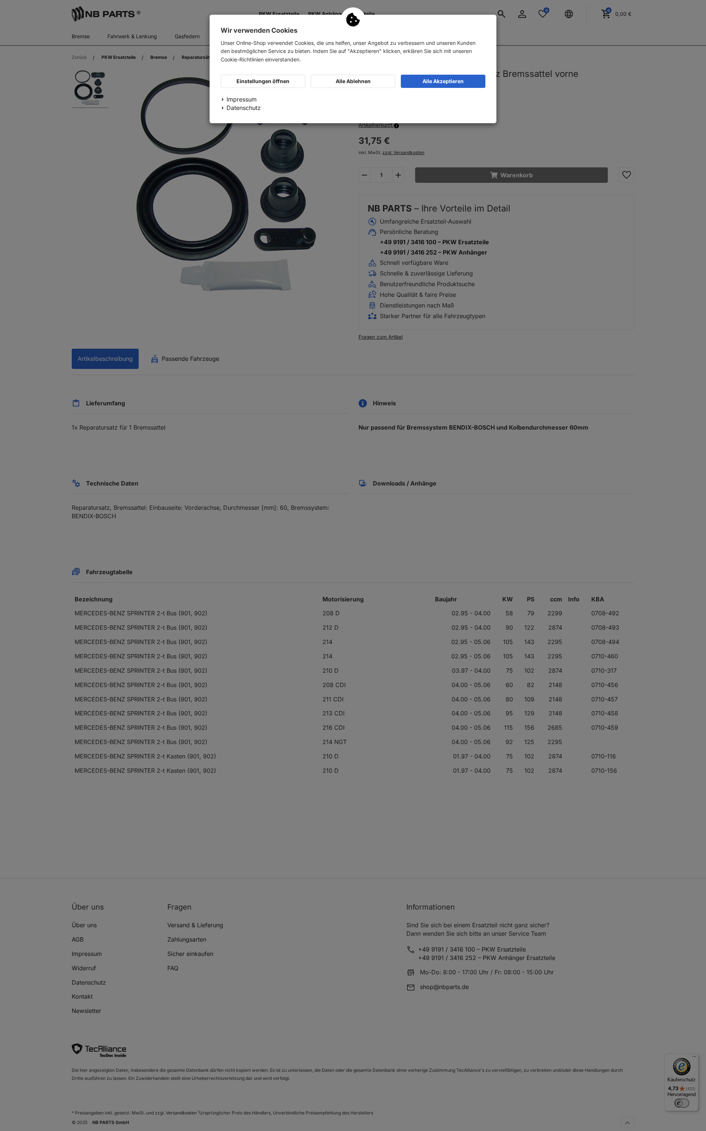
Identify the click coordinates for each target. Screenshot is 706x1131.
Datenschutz (244, 107)
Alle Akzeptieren (443, 81)
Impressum (242, 99)
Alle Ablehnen (353, 81)
